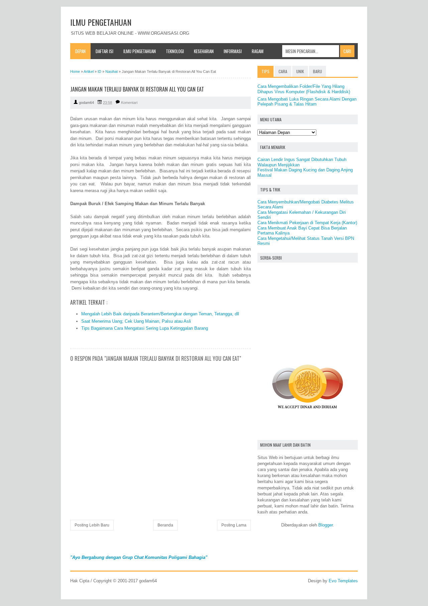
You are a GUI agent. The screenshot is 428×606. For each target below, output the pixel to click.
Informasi (233, 51)
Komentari (129, 103)
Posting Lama (233, 525)
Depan (80, 51)
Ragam (257, 51)
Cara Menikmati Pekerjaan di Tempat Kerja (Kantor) (307, 222)
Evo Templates (343, 580)
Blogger (325, 524)
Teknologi (175, 51)
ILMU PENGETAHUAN (100, 22)
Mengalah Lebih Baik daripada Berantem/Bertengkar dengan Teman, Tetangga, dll (160, 313)
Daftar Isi (104, 51)
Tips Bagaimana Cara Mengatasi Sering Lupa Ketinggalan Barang (144, 328)
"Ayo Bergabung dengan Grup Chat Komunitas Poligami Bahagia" (138, 557)
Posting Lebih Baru (92, 525)
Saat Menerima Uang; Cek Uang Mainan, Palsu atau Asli (136, 321)
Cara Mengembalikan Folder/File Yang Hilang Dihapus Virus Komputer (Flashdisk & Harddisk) (303, 89)
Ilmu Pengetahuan (139, 51)
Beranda (165, 525)
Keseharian (204, 51)
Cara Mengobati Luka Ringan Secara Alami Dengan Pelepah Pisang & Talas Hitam (306, 102)
